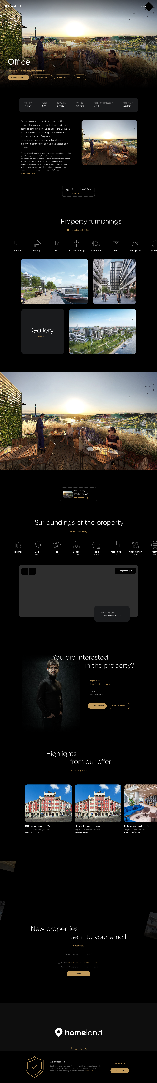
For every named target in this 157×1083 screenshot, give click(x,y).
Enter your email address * (78, 954)
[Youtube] (76, 1049)
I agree (79, 962)
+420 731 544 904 (96, 692)
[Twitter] (81, 1049)
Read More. (89, 1071)
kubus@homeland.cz (98, 694)
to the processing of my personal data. (82, 962)
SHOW (64, 186)
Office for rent (30, 786)
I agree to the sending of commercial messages (79, 967)
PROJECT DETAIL (65, 488)
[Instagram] (86, 1049)
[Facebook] (71, 1049)
